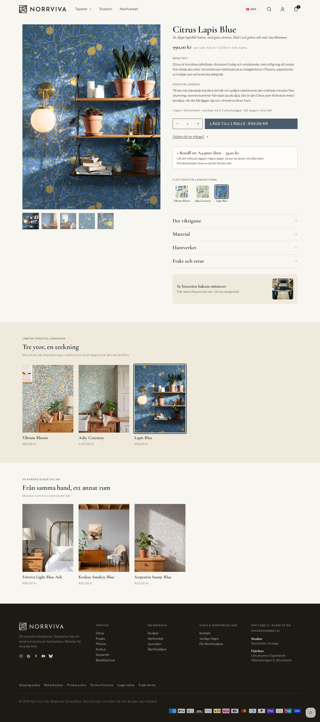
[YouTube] (43, 656)
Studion (105, 9)
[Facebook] (36, 656)
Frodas (100, 638)
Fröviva (101, 644)
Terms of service (101, 685)
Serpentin (102, 655)
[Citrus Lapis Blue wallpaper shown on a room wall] (49, 221)
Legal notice (126, 685)
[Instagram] (21, 656)
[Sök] (269, 9)
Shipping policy (29, 685)
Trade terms (146, 685)
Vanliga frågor (209, 638)
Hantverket (129, 9)
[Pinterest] (28, 656)
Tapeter (81, 9)
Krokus (101, 649)
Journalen (154, 644)
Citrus (100, 633)
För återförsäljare (211, 644)
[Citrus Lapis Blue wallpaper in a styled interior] (68, 221)
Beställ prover (105, 660)
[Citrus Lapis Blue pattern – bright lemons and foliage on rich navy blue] (87, 221)
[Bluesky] (51, 656)
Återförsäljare (157, 649)
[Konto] (282, 9)
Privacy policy (76, 685)
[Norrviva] (42, 9)
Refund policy (53, 685)
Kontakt (205, 633)
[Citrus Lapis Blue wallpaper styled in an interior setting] (30, 221)
